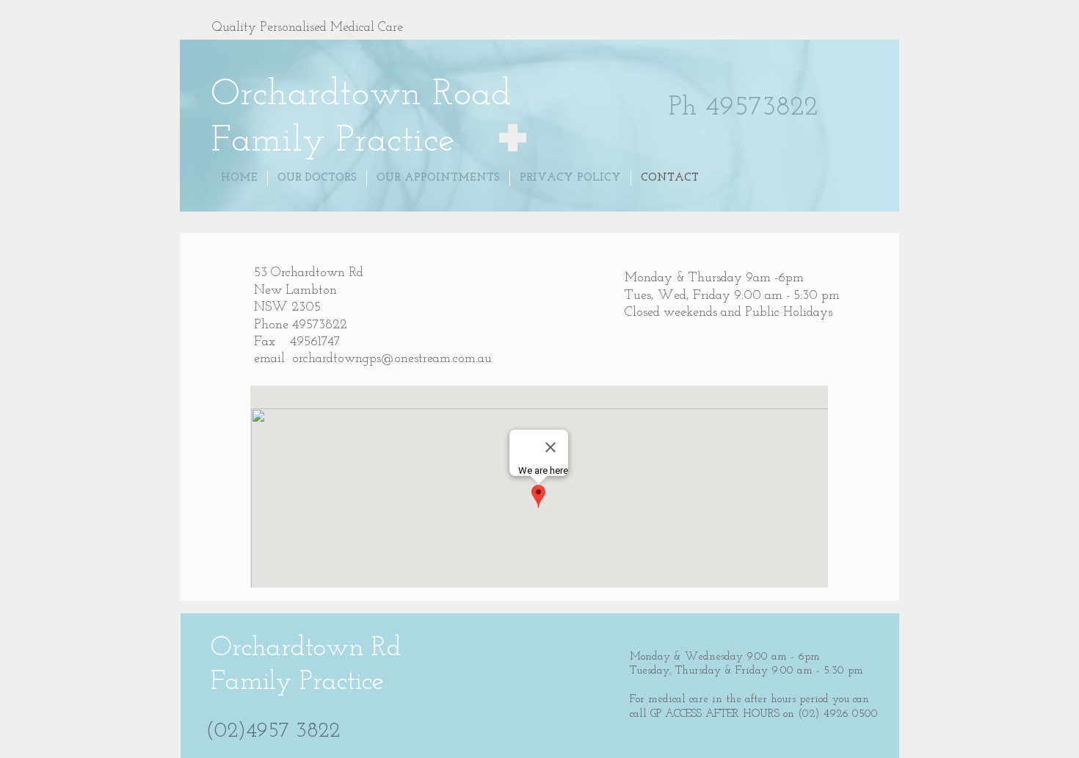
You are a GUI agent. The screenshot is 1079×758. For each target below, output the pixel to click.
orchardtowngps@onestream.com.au (392, 359)
